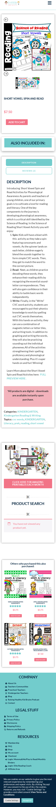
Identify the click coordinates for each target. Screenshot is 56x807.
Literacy (8, 423)
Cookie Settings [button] (11, 800)
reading (25, 423)
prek (17, 423)
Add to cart (16, 122)
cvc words (18, 419)
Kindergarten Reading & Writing (22, 415)
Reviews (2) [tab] (29, 171)
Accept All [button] (27, 800)
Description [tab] (29, 162)
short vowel (37, 423)
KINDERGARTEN (28, 411)
